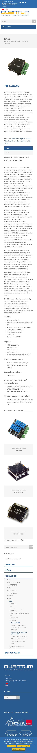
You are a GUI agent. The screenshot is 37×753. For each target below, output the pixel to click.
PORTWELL (12, 593)
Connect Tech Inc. (14, 582)
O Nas (8, 676)
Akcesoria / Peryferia (18, 139)
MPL (10, 588)
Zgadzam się (11, 746)
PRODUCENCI (15, 41)
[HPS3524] (18, 67)
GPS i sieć (14, 604)
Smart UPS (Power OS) (19, 636)
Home (6, 41)
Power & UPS (15, 623)
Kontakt (9, 678)
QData (10, 596)
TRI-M (24, 41)
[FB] (25, 2)
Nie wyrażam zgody (23, 746)
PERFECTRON (13, 590)
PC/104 (7, 570)
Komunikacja (13, 618)
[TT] (20, 2)
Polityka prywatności (18, 749)
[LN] (23, 2)
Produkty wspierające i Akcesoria (16, 647)
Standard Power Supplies (19, 639)
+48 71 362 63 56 (8, 1)
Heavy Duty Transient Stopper (18, 629)
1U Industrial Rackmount (12, 559)
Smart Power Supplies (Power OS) (19, 141)
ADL (9, 579)
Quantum (18, 13)
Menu (8, 27)
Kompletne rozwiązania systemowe (17, 610)
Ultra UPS (14, 644)
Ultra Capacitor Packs (18, 641)
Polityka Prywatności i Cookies (16, 681)
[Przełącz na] (3, 9)
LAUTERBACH (13, 585)
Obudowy (12, 620)
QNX (10, 598)
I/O (10, 606)
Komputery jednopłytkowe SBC (19, 614)
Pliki (7, 152)
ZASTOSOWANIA (12, 653)
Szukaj (31, 547)
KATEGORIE (9, 564)
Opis (7, 148)
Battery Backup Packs (18, 625)
